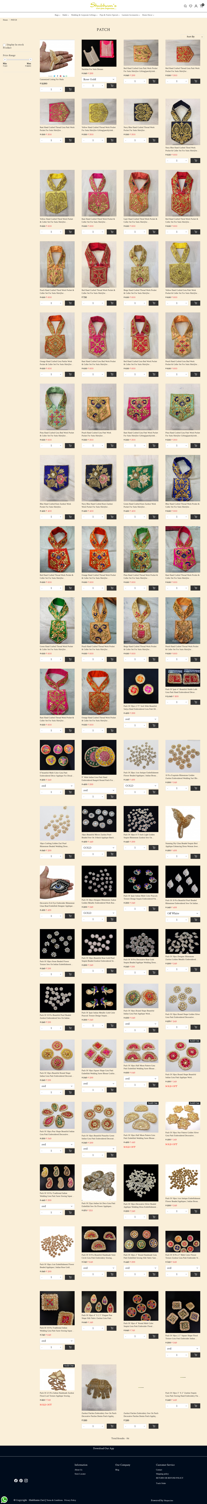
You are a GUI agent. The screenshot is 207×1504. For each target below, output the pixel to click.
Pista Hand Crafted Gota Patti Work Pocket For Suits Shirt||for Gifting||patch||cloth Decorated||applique (182, 434)
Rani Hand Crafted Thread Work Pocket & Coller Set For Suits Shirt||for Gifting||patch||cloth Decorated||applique (182, 577)
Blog (117, 1474)
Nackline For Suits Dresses (92, 69)
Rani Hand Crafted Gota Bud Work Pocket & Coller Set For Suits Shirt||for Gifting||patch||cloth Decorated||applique (99, 363)
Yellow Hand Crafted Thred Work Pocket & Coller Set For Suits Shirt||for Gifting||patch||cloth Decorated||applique (56, 220)
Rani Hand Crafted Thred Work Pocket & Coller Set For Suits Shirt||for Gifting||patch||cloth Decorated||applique (98, 220)
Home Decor (147, 15)
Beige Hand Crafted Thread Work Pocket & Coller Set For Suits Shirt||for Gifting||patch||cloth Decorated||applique (140, 292)
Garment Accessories (130, 15)
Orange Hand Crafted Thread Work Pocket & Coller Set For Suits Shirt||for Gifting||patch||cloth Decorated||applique (99, 577)
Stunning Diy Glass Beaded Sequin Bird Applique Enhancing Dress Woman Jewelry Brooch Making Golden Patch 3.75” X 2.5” (182, 845)
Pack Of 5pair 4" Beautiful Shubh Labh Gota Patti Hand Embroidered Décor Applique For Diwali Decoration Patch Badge (181, 691)
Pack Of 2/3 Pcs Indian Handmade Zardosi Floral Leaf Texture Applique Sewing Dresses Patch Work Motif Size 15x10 (57, 1394)
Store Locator (80, 1478)
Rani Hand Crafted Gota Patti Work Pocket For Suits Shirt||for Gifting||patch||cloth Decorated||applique (141, 434)
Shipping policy (162, 1478)
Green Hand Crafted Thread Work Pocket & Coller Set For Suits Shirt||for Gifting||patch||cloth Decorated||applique (56, 648)
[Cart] (70, 89)
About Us (78, 1474)
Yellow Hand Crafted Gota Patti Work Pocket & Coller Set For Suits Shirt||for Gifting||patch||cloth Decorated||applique (181, 292)
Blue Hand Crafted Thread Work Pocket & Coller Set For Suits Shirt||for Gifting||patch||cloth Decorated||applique (182, 505)
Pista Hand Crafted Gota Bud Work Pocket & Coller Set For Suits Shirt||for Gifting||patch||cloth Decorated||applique (57, 434)
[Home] (103, 6)
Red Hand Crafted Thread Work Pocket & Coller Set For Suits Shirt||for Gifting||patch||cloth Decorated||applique (98, 292)
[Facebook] (16, 1485)
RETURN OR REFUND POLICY (169, 1482)
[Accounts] (196, 6)
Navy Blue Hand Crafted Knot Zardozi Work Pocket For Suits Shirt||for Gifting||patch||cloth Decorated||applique (97, 505)
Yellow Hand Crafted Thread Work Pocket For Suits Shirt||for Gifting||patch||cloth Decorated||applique (99, 129)
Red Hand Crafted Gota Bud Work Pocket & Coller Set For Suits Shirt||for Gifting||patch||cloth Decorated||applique (140, 363)
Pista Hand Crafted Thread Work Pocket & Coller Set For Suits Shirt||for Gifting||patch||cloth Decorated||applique (141, 577)
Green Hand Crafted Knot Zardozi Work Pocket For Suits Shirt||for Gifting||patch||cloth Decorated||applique (140, 505)
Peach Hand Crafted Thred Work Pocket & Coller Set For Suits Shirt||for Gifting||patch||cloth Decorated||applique (57, 292)
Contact (159, 1474)
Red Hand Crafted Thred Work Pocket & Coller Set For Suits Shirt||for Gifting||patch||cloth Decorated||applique (181, 220)
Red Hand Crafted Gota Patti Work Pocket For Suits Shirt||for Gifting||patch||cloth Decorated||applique (140, 70)
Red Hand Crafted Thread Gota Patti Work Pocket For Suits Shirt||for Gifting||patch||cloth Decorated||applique (182, 70)
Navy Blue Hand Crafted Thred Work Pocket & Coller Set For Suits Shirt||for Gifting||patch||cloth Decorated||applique (181, 149)
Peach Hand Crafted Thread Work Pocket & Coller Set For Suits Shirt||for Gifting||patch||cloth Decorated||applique (98, 648)
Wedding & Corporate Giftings (83, 15)
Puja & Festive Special (109, 15)
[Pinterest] (21, 1485)
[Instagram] (26, 1485)
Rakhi (65, 15)
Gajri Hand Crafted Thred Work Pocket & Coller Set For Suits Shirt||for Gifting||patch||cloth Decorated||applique (140, 220)
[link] (185, 6)
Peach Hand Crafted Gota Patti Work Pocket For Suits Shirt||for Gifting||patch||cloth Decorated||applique (97, 434)
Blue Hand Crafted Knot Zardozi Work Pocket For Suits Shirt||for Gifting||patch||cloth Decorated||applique (56, 505)
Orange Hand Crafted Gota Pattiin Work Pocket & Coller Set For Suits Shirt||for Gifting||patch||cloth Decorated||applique (56, 363)
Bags (57, 15)
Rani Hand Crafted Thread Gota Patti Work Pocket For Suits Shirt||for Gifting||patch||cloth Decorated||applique (57, 129)
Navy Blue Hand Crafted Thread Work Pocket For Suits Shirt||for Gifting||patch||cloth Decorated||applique (139, 129)
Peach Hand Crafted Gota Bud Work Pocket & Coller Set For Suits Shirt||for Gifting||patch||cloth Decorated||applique (181, 363)
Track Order (161, 1487)
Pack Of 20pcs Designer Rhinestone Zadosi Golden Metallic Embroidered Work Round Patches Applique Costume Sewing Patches (99, 901)
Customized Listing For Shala (52, 79)
